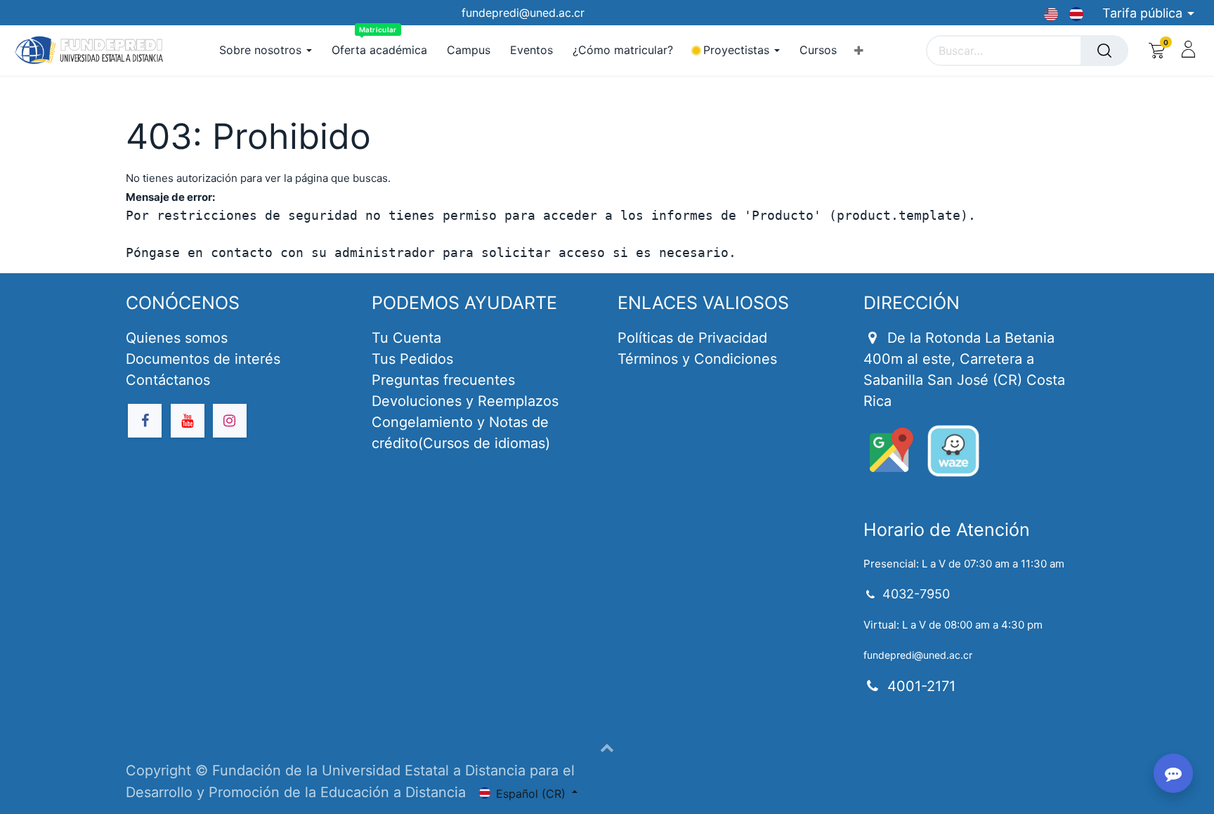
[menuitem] (379, 50)
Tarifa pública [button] (1144, 13)
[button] (859, 51)
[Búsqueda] (1104, 51)
